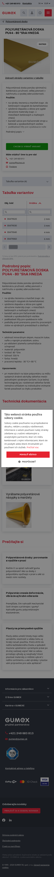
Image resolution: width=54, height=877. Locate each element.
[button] (27, 462)
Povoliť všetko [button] (28, 454)
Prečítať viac (33, 447)
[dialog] (27, 438)
